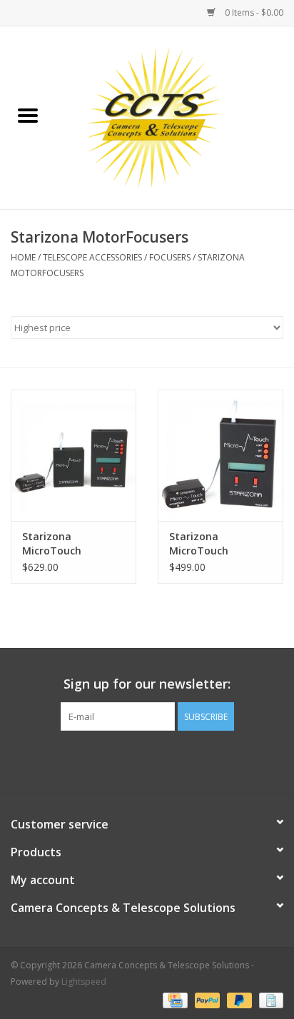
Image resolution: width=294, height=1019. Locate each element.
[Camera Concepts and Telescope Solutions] (174, 116)
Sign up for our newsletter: (147, 683)
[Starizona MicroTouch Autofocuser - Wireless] (73, 455)
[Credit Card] (173, 999)
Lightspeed (83, 981)
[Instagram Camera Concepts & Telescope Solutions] (172, 760)
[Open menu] (28, 115)
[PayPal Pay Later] (238, 999)
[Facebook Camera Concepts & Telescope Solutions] (121, 760)
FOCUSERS (170, 257)
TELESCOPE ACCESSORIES (92, 257)
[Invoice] (268, 999)
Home (23, 257)
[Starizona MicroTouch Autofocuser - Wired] (220, 455)
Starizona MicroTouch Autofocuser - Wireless (56, 543)
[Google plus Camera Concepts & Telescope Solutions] (147, 760)
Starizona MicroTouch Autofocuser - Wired (219, 543)
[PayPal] (206, 999)
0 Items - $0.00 (253, 12)
